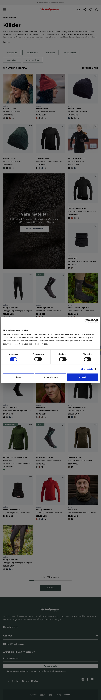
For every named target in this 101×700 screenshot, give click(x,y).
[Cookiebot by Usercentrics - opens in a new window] (86, 321)
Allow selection (51, 377)
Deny (18, 377)
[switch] (38, 359)
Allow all (82, 377)
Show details (87, 369)
